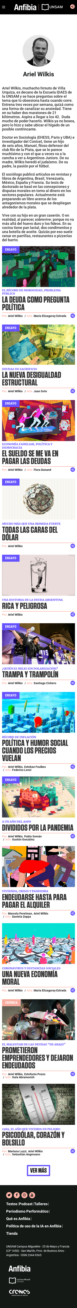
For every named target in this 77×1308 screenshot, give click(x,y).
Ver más (38, 1170)
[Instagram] (24, 1195)
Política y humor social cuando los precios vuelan (35, 751)
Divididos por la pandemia (38, 828)
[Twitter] (9, 1195)
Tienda (12, 1233)
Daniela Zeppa (21, 916)
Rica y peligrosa (24, 606)
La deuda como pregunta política (36, 304)
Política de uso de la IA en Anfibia (33, 1226)
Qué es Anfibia (18, 1219)
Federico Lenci (21, 770)
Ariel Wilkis (15, 316)
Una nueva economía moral (30, 978)
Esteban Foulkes (35, 766)
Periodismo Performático (27, 1211)
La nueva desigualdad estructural (31, 379)
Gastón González (23, 839)
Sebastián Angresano (26, 1154)
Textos (11, 1204)
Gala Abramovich (23, 1077)
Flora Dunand (42, 469)
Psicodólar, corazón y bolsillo (33, 1139)
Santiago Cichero (45, 683)
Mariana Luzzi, (17, 1151)
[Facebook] (17, 1195)
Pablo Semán (33, 836)
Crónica (11, 1003)
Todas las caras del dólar (30, 534)
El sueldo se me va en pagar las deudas (30, 457)
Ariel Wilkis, (15, 766)
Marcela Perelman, (20, 913)
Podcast (25, 1204)
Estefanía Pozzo (34, 1074)
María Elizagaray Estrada (50, 316)
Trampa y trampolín (30, 674)
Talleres (41, 1204)
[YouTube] (32, 1195)
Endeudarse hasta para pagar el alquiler (34, 901)
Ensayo (10, 250)
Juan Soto (40, 391)
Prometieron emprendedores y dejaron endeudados (37, 1058)
